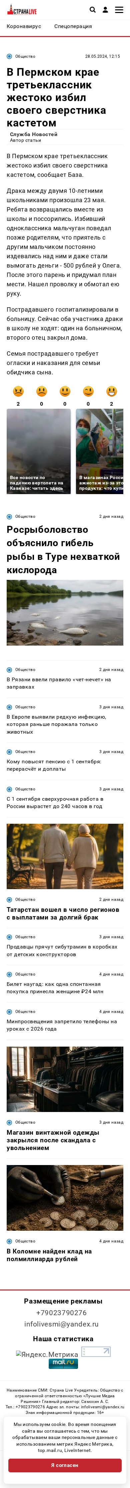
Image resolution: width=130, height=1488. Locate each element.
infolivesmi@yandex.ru (61, 1324)
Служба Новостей (33, 134)
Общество (25, 56)
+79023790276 (61, 1313)
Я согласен (65, 1465)
